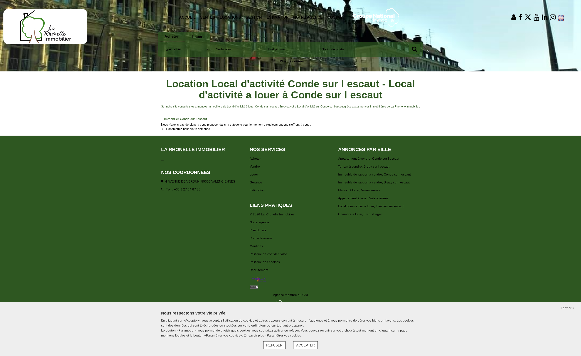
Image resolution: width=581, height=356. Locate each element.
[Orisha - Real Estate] (259, 280)
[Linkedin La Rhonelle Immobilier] (545, 17)
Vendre (255, 166)
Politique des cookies (265, 262)
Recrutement (259, 270)
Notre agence (308, 17)
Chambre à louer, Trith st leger (360, 214)
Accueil (187, 17)
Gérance (256, 182)
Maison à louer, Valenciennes (359, 190)
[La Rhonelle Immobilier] (45, 26)
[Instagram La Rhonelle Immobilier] (553, 17)
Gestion (254, 17)
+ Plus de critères (290, 61)
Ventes (207, 17)
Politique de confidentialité (268, 254)
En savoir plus (254, 335)
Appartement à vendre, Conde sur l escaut (368, 158)
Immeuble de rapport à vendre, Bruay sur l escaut (374, 182)
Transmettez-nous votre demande (188, 129)
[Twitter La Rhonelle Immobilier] (527, 17)
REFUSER (274, 345)
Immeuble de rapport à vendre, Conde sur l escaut (374, 174)
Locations (230, 17)
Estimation (277, 17)
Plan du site (258, 230)
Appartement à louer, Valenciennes (363, 198)
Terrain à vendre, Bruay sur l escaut (363, 166)
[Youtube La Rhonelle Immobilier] (536, 17)
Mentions (256, 246)
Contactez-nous (261, 238)
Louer (254, 174)
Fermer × (567, 308)
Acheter (255, 158)
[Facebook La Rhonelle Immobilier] (520, 17)
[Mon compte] (513, 17)
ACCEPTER (305, 345)
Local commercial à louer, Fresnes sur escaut (371, 206)
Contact (336, 17)
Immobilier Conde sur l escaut (185, 119)
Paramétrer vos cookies (284, 335)
